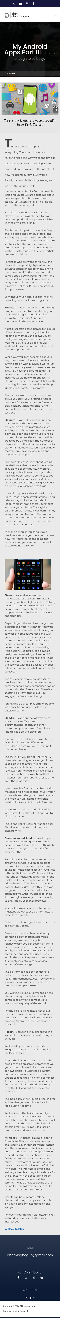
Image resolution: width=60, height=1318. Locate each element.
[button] (55, 14)
